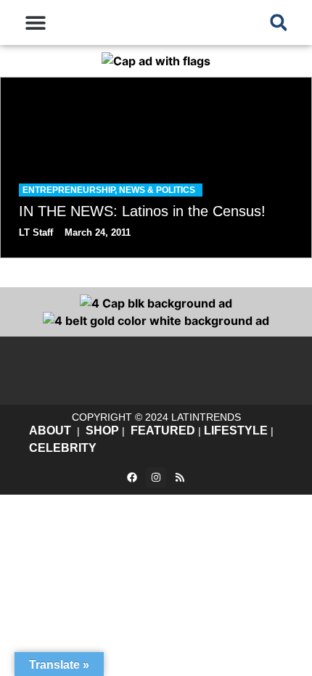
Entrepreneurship (68, 190)
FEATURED (163, 430)
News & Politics (157, 190)
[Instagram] (156, 477)
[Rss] (180, 477)
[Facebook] (132, 477)
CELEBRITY (63, 448)
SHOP (102, 430)
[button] (36, 23)
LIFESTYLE (236, 430)
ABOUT (50, 430)
